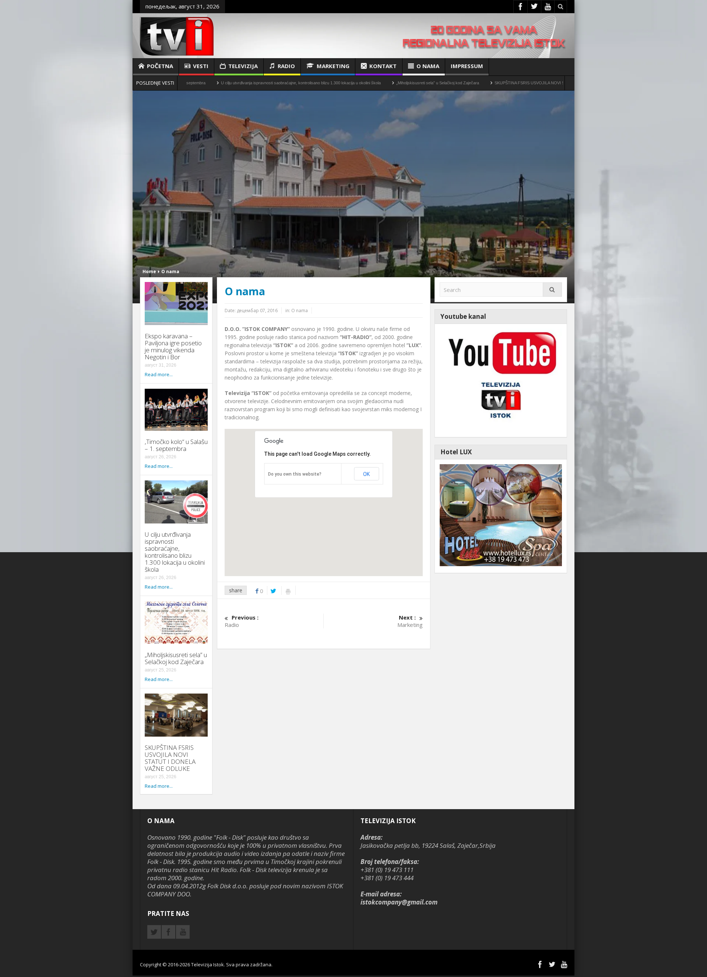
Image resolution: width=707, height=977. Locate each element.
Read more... (159, 374)
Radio (286, 66)
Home (149, 271)
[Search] (552, 289)
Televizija (243, 66)
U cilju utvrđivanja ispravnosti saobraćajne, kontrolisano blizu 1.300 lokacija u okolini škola (238, 83)
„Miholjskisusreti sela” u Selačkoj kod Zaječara (374, 83)
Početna (160, 66)
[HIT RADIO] (501, 379)
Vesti (200, 66)
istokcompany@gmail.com (398, 902)
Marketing (333, 66)
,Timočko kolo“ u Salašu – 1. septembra (176, 445)
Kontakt (383, 66)
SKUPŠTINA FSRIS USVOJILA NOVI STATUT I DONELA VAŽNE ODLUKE (498, 83)
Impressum (467, 66)
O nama (427, 66)
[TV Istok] (177, 35)
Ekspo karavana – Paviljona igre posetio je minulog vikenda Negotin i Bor (173, 346)
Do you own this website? (294, 474)
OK (366, 474)
